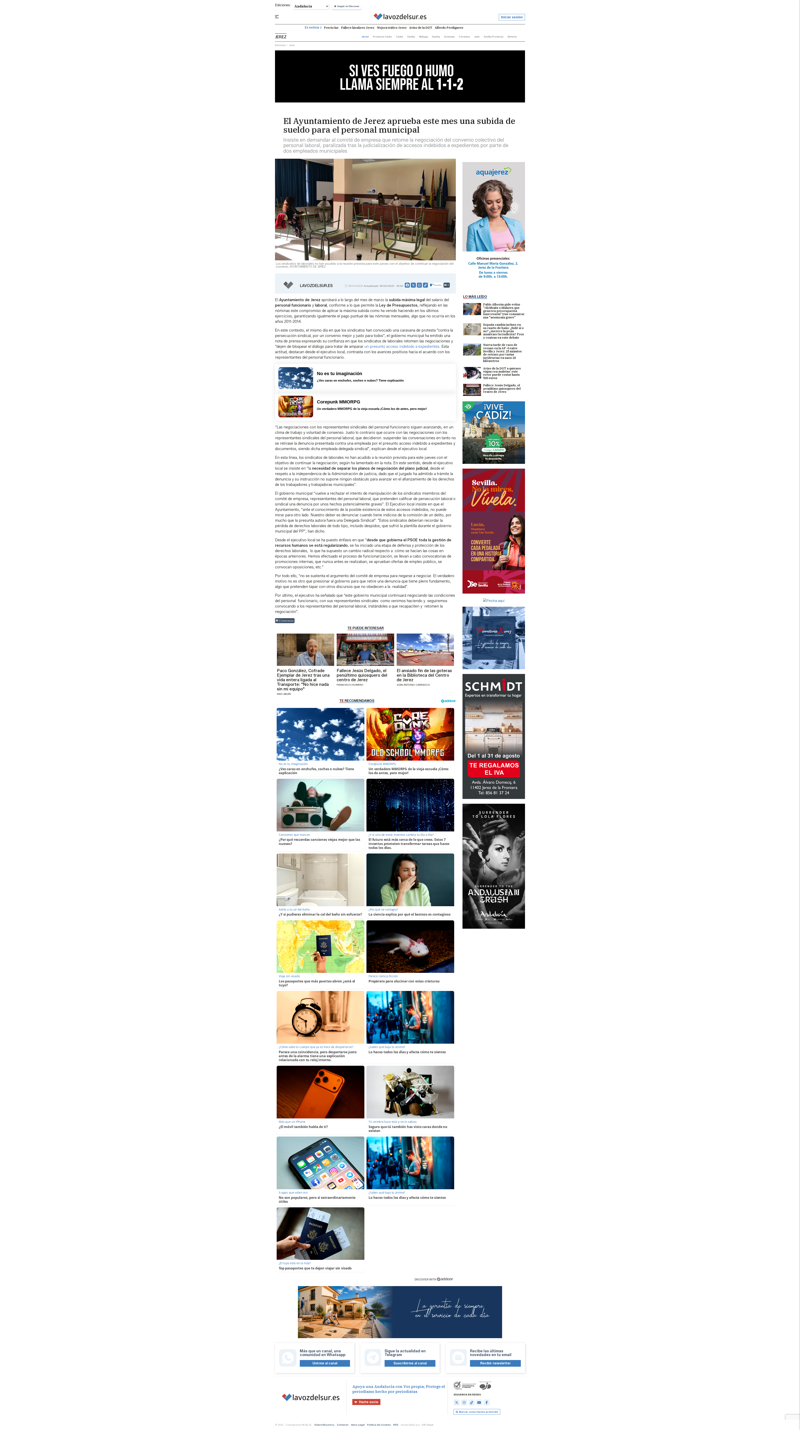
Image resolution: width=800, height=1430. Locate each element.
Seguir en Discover (348, 6)
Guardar (438, 285)
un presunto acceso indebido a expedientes (401, 346)
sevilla (411, 36)
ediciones (280, 45)
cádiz (399, 36)
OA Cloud (427, 1424)
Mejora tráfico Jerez (392, 27)
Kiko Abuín (284, 693)
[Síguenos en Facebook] (487, 1402)
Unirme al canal (324, 1363)
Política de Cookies (379, 1424)
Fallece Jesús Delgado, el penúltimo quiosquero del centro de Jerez (502, 389)
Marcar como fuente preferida (478, 1411)
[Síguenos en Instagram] (464, 1402)
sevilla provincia (493, 36)
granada (449, 36)
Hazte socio (368, 1402)
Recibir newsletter (495, 1363)
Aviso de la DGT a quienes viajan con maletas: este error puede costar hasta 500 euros (502, 373)
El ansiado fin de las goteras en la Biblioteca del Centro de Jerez (424, 675)
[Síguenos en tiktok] (472, 1402)
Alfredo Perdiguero (449, 27)
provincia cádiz (382, 36)
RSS (395, 1424)
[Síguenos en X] (457, 1402)
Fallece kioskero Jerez (357, 27)
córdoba (464, 36)
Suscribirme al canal (410, 1363)
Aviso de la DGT (420, 27)
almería (512, 36)
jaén (477, 36)
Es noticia (312, 27)
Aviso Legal (358, 1424)
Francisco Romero (350, 684)
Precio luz (331, 27)
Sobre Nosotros (324, 1424)
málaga (423, 36)
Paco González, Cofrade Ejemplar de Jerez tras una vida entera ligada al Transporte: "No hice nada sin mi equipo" (303, 679)
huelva (436, 36)
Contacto (343, 1424)
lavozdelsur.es (316, 285)
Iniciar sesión (512, 17)
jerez (365, 36)
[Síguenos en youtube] (479, 1402)
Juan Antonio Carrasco (413, 684)
